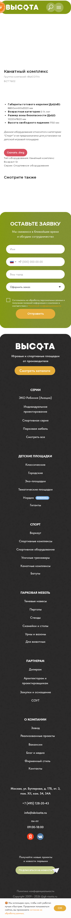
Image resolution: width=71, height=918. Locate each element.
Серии (35, 390)
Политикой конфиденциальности (44, 305)
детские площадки (35, 456)
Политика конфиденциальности (35, 891)
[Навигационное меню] (59, 7)
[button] (35, 409)
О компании (35, 719)
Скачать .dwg (15, 152)
